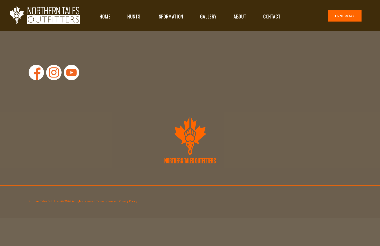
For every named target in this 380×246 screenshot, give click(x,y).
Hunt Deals (344, 16)
